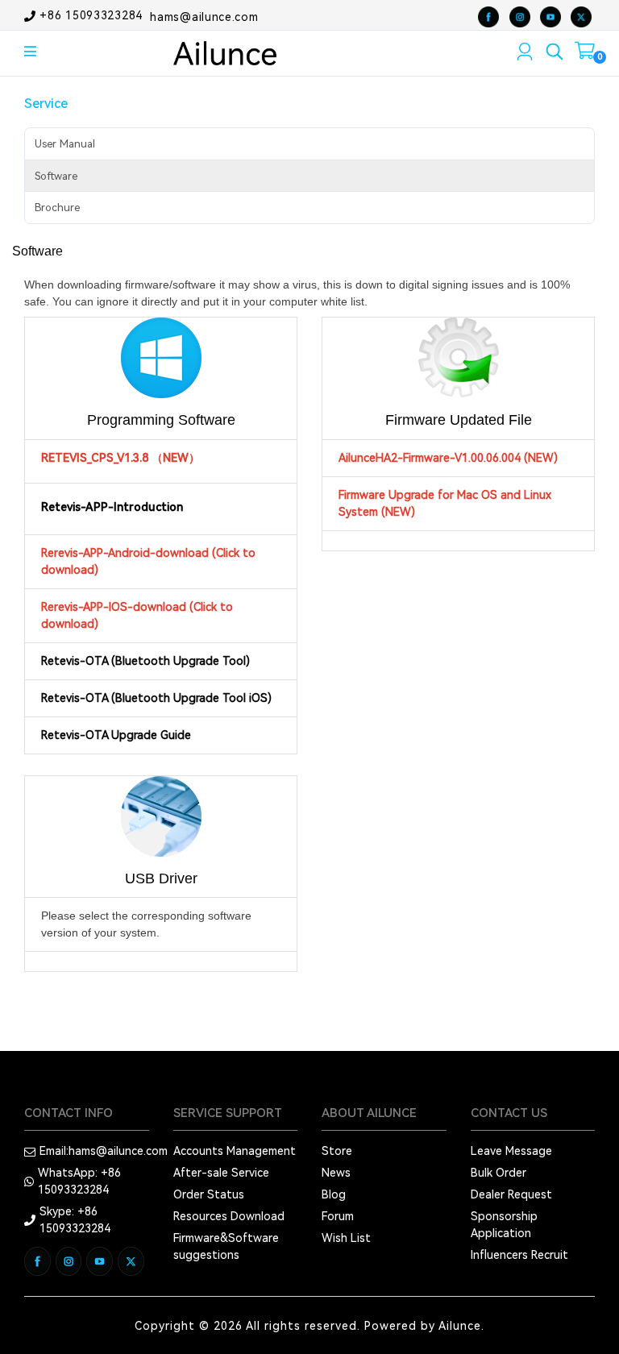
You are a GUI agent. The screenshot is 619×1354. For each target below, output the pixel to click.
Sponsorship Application (504, 1225)
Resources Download (229, 1216)
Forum (338, 1216)
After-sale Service (221, 1172)
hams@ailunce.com (204, 16)
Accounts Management (234, 1150)
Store (337, 1150)
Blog (334, 1194)
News (336, 1172)
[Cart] (585, 54)
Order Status (208, 1194)
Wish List (346, 1237)
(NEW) (541, 457)
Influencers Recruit (519, 1254)
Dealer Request (511, 1194)
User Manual (65, 144)
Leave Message (511, 1150)
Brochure (57, 207)
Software (56, 176)
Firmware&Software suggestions (226, 1246)
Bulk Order (498, 1172)
